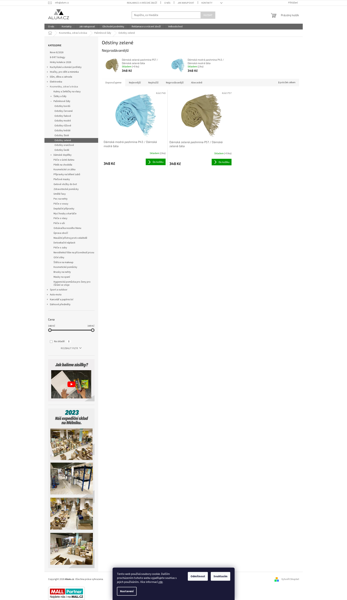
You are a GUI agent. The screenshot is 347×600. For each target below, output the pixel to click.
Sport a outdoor (58, 290)
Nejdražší (153, 82)
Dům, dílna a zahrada (61, 77)
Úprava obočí (61, 233)
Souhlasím (220, 576)
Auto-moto (56, 294)
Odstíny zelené (62, 140)
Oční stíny (59, 257)
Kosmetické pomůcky (65, 267)
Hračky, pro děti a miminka (64, 72)
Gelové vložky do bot (65, 184)
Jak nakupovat (186, 3)
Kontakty (206, 3)
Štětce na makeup (63, 262)
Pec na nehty (61, 199)
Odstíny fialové (62, 116)
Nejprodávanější (175, 82)
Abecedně (196, 82)
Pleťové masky (62, 179)
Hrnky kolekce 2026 (60, 62)
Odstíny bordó (62, 106)
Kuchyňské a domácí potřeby (66, 67)
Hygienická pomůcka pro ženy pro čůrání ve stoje (72, 283)
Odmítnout (198, 576)
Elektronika (56, 82)
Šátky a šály (60, 96)
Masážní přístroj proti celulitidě (70, 238)
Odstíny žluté (61, 135)
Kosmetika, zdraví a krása (64, 86)
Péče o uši (59, 223)
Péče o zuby (60, 247)
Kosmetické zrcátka (64, 169)
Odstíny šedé (61, 150)
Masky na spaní (62, 277)
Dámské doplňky (63, 155)
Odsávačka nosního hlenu (67, 228)
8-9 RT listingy (57, 57)
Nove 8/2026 (56, 52)
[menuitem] (51, 26)
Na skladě (61, 341)
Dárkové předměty (60, 304)
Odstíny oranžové (64, 145)
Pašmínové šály (62, 101)
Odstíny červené (63, 111)
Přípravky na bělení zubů (67, 174)
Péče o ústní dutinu (64, 160)
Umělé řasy (60, 194)
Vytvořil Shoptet (290, 579)
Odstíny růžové (62, 125)
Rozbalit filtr (69, 348)
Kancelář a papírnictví (61, 299)
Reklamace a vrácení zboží (142, 3)
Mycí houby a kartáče (65, 213)
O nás (167, 3)
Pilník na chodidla (63, 165)
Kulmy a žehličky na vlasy (67, 91)
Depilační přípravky (64, 209)
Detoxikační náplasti (64, 243)
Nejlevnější (135, 82)
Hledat (207, 15)
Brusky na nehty (62, 272)
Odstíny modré (62, 121)
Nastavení (127, 591)
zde (160, 582)
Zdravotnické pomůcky (66, 189)
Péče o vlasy (60, 218)
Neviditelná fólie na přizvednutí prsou (74, 252)
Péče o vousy (61, 204)
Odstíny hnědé (62, 130)
